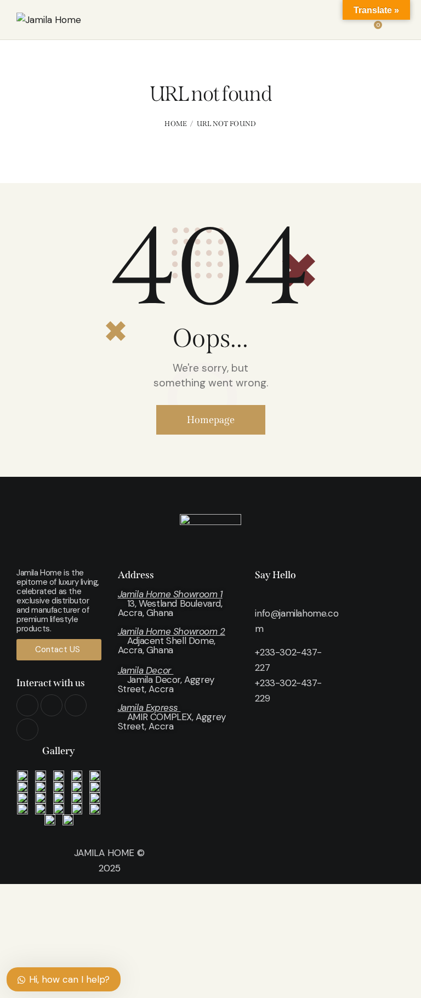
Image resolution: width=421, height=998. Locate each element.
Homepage (211, 420)
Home (175, 123)
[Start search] (397, 21)
